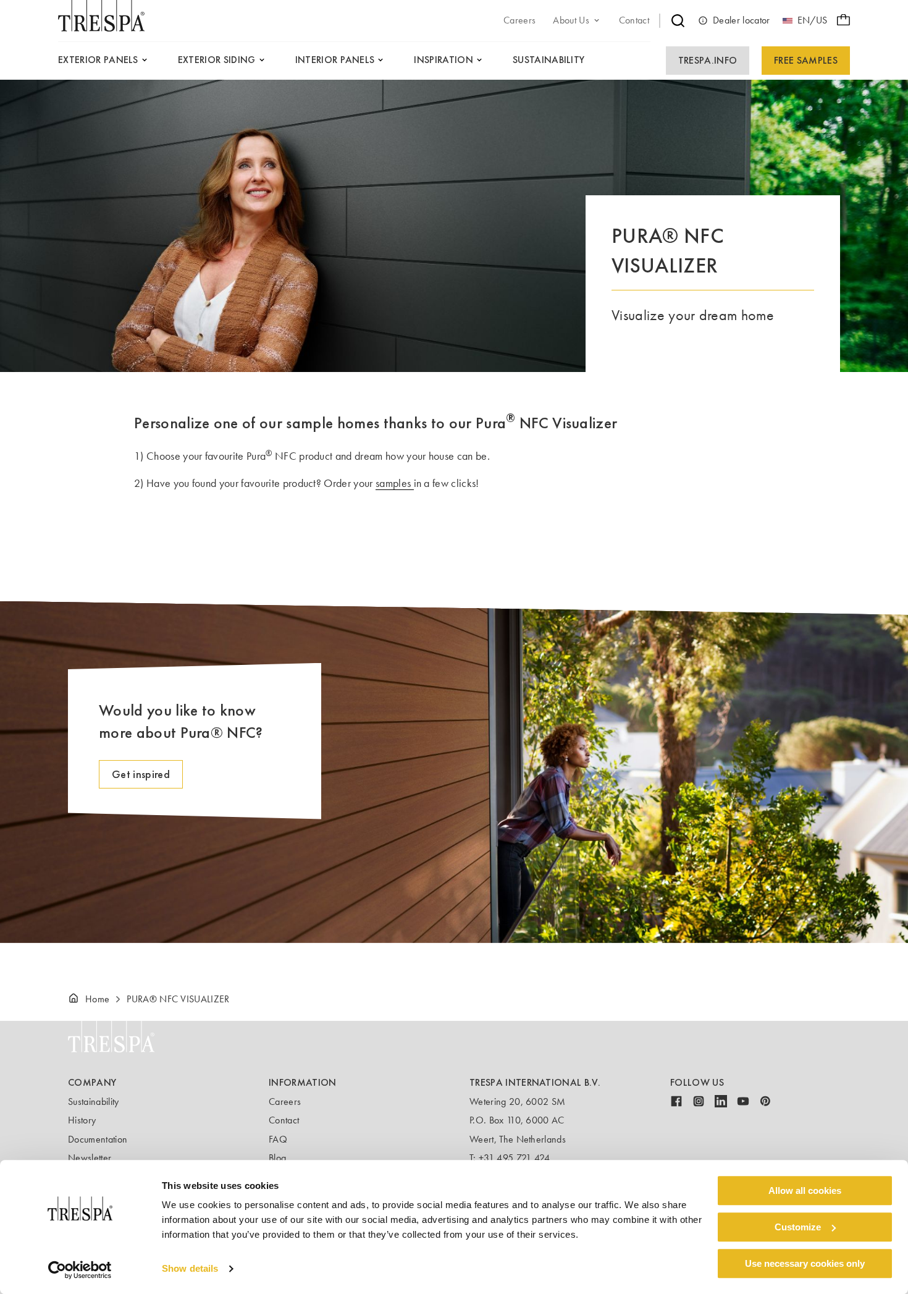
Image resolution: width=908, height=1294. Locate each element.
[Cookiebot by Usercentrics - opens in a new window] (80, 1270)
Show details (190, 1269)
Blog (277, 1158)
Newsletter (89, 1158)
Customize (798, 1227)
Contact (284, 1120)
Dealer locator (741, 20)
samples (395, 483)
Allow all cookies (804, 1190)
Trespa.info (708, 60)
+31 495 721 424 (514, 1158)
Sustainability (93, 1101)
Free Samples (806, 60)
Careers (285, 1101)
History (82, 1120)
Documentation (97, 1139)
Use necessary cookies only (805, 1263)
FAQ (278, 1139)
